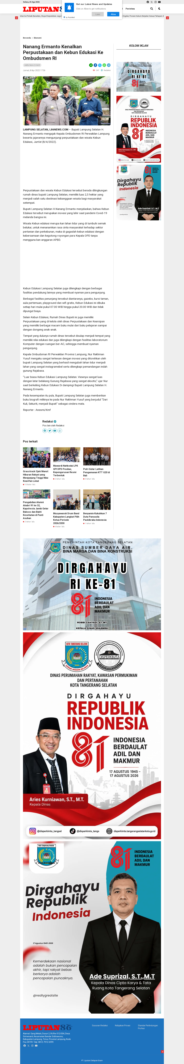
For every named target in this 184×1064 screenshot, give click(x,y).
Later (97, 14)
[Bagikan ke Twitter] (100, 65)
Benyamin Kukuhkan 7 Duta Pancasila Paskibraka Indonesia (95, 516)
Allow (113, 14)
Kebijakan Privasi (122, 1025)
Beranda (27, 38)
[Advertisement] (67, 166)
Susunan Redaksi (100, 1025)
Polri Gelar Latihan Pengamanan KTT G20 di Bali (96, 472)
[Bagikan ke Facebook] (95, 65)
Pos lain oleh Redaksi (53, 425)
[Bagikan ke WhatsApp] (104, 65)
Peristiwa (130, 9)
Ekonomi (38, 38)
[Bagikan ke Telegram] (109, 65)
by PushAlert (70, 17)
